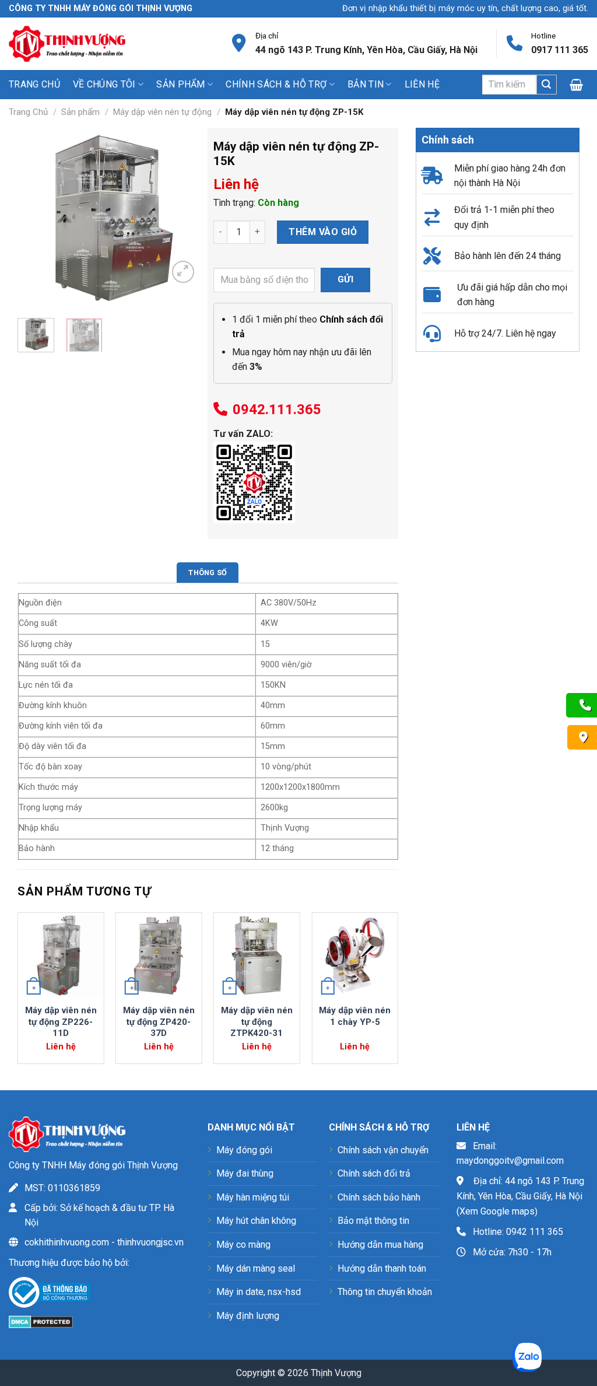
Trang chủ (34, 84)
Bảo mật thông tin (373, 1220)
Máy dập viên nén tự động (162, 112)
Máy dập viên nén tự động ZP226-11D (61, 1021)
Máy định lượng (247, 1315)
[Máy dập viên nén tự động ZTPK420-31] (257, 956)
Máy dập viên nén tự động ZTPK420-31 (257, 1021)
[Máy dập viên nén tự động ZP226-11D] (61, 956)
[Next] (180, 219)
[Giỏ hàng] (579, 84)
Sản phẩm (80, 112)
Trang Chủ (28, 112)
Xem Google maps (497, 1211)
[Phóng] (183, 272)
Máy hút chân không (256, 1220)
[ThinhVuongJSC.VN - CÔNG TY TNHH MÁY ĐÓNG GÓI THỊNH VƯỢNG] (67, 43)
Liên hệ (422, 84)
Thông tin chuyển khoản (385, 1291)
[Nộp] (546, 84)
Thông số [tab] (207, 572)
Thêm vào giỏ (323, 231)
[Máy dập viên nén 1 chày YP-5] (355, 956)
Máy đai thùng (244, 1173)
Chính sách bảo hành (379, 1197)
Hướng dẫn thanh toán (382, 1268)
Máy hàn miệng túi (252, 1197)
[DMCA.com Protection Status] (41, 1320)
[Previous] (35, 219)
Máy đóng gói (244, 1150)
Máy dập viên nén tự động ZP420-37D (159, 1021)
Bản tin (365, 84)
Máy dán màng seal (255, 1268)
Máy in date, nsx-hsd (258, 1291)
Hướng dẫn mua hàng (380, 1244)
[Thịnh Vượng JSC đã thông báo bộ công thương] (49, 1294)
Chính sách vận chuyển (383, 1150)
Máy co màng (243, 1244)
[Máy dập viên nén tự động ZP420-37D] (159, 956)
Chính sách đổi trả (374, 1173)
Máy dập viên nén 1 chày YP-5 (355, 1016)
